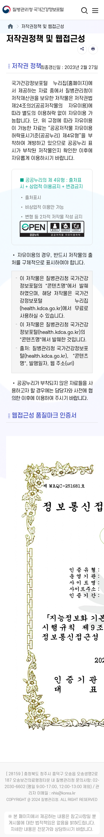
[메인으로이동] (10, 26)
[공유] (82, 49)
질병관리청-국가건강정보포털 (26, 10)
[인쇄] (93, 49)
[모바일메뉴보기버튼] (95, 10)
